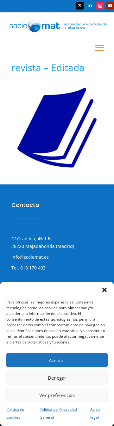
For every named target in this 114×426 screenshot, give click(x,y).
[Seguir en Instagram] (100, 6)
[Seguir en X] (80, 6)
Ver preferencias (57, 395)
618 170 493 (32, 268)
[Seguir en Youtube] (110, 6)
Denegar (57, 378)
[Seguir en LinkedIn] (90, 6)
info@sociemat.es (30, 257)
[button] (104, 290)
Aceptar (57, 360)
